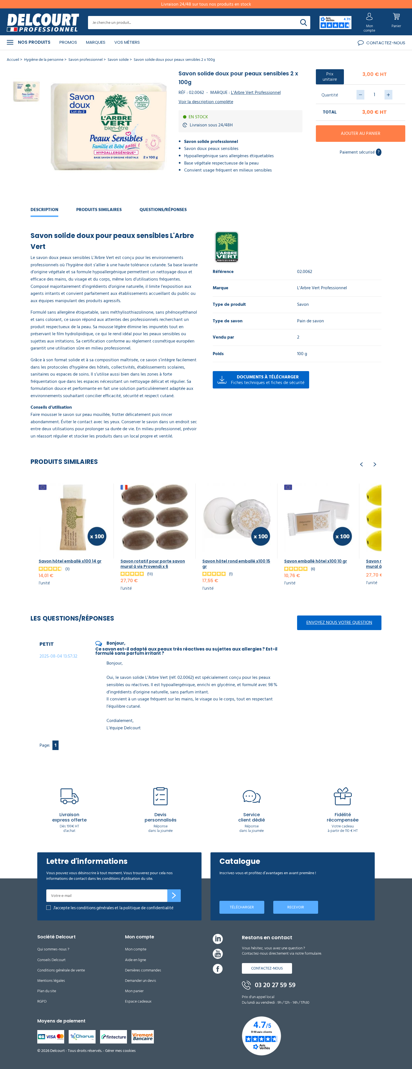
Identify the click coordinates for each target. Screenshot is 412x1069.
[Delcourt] (43, 22)
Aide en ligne (135, 960)
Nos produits (34, 42)
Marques (95, 42)
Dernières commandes (143, 970)
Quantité (329, 95)
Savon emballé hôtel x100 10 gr (315, 561)
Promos (68, 42)
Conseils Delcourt (51, 960)
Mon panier (134, 991)
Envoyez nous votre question (339, 622)
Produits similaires (99, 209)
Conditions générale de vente (61, 970)
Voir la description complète (206, 101)
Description (44, 209)
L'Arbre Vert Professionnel (256, 92)
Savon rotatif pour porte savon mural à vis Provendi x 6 (153, 563)
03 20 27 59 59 (274, 985)
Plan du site (46, 991)
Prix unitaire (330, 76)
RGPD (42, 1001)
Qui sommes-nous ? (53, 949)
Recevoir (295, 907)
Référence (223, 271)
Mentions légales (51, 980)
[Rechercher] (303, 22)
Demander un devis (140, 980)
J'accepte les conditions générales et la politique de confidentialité (113, 907)
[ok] (174, 895)
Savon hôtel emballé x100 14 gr (70, 561)
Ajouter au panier (360, 133)
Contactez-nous (267, 968)
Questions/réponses (163, 209)
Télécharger (242, 907)
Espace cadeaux (138, 1001)
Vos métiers (127, 42)
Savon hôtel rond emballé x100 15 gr (236, 563)
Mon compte (135, 949)
